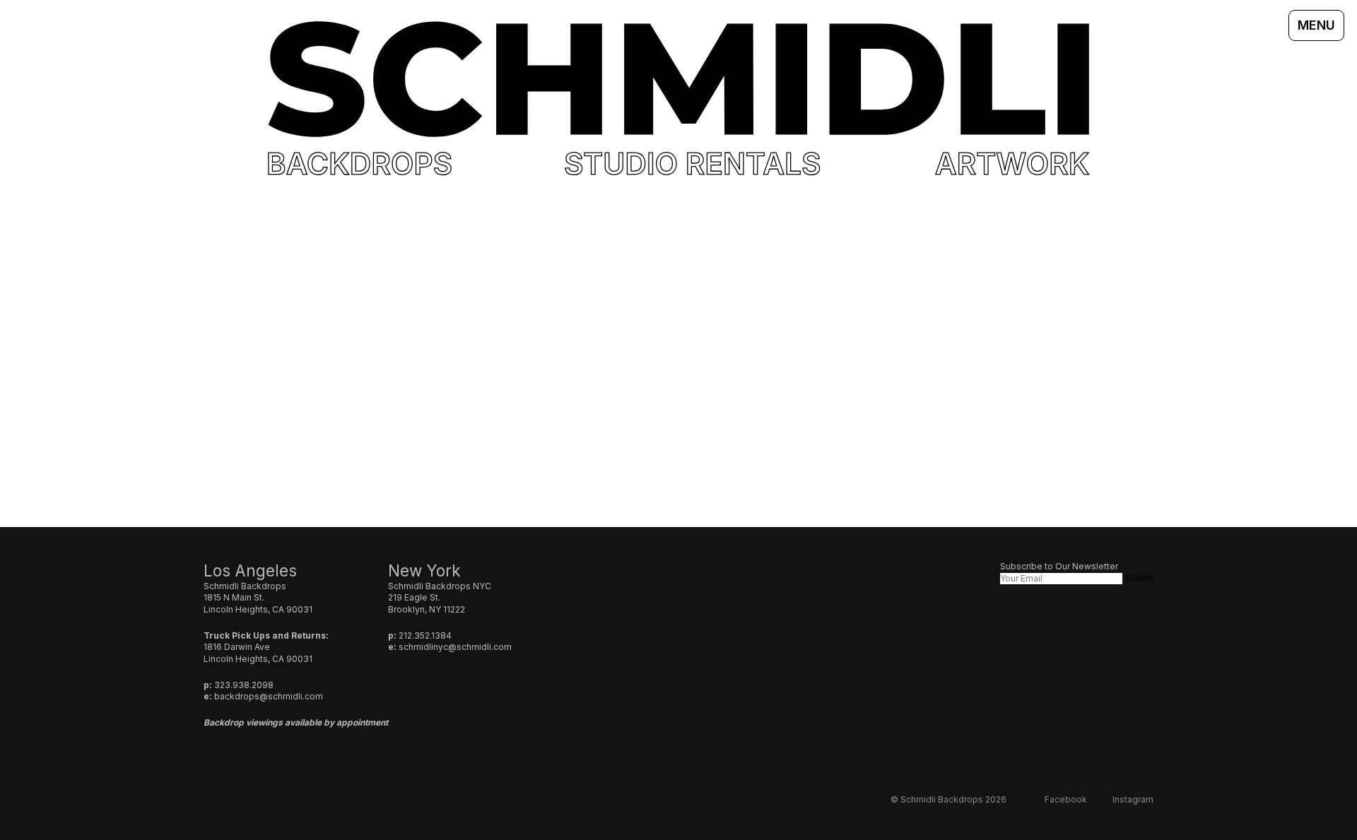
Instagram (1132, 799)
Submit (1138, 577)
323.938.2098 (244, 685)
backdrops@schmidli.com (268, 696)
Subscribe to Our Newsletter (1059, 566)
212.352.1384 (425, 635)
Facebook (1066, 799)
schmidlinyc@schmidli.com (455, 646)
